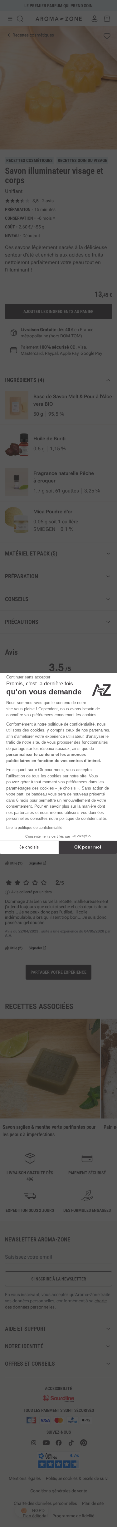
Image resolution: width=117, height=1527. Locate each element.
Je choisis (29, 846)
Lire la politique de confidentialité (34, 827)
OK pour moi (87, 846)
